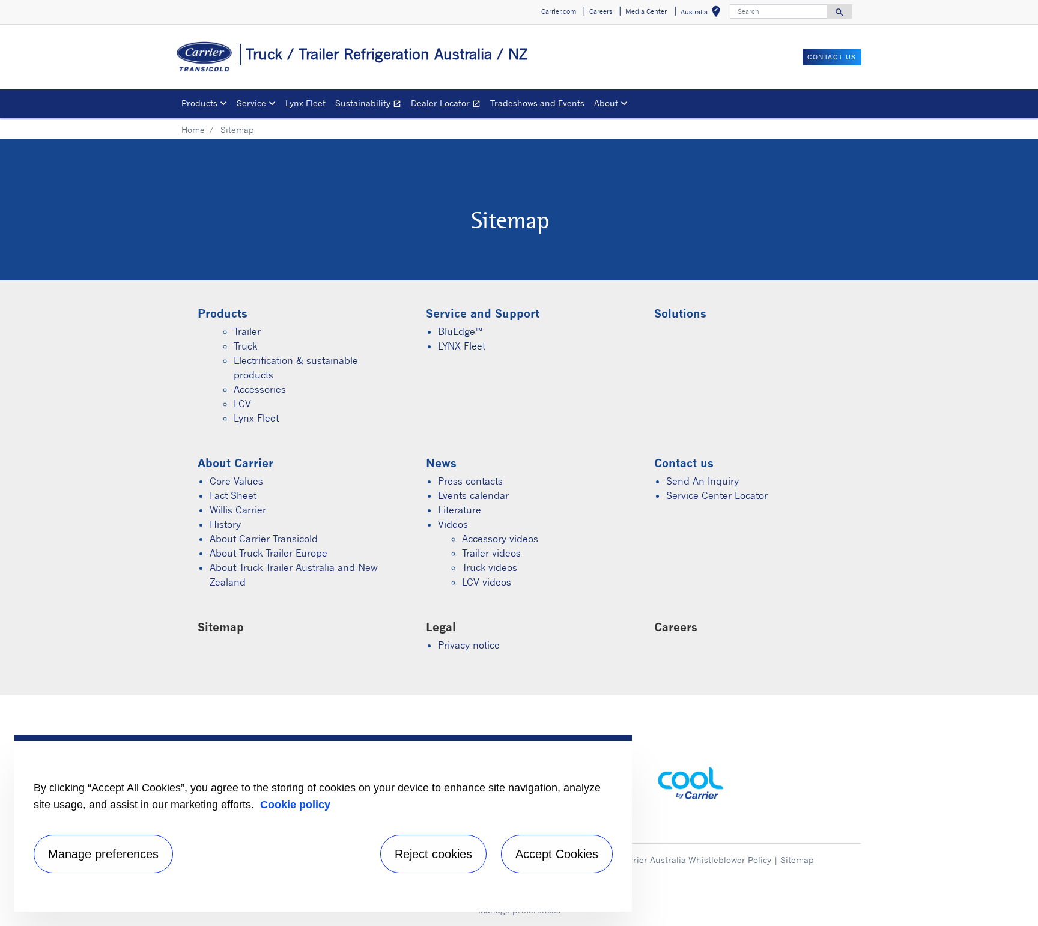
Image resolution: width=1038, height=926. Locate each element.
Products (222, 313)
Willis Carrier (238, 510)
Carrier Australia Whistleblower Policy (695, 860)
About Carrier (235, 463)
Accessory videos (500, 539)
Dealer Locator (448, 105)
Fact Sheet (233, 495)
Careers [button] (600, 11)
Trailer (247, 331)
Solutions (680, 313)
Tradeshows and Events (537, 103)
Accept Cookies (556, 854)
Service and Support (482, 313)
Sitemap (797, 860)
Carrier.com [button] (558, 11)
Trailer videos (491, 553)
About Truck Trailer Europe (268, 553)
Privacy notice (469, 645)
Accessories (260, 389)
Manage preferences (103, 854)
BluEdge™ (460, 331)
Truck (245, 346)
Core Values (236, 481)
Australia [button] (703, 13)
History (225, 524)
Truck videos (489, 567)
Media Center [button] (646, 11)
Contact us (684, 463)
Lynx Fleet (305, 103)
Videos (453, 524)
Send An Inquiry (702, 481)
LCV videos (486, 582)
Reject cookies (433, 854)
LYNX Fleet (461, 346)
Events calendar (473, 495)
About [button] (606, 103)
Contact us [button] (832, 57)
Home (193, 129)
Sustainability (370, 105)
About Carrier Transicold (264, 539)
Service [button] (251, 103)
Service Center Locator (717, 495)
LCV (242, 404)
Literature (459, 510)
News (441, 463)
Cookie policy (295, 805)
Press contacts (470, 481)
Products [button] (199, 103)
